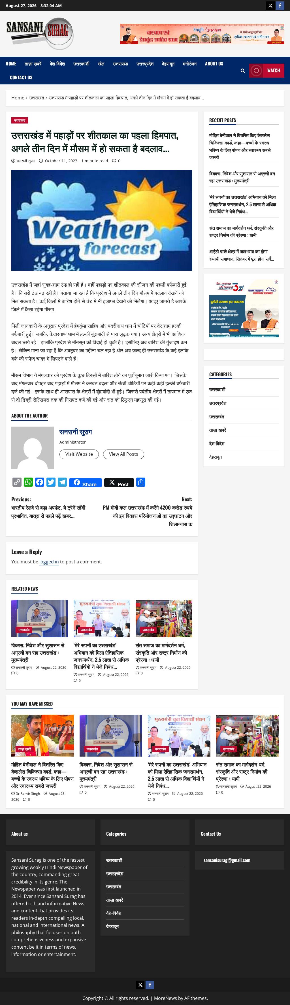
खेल (101, 63)
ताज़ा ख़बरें (33, 63)
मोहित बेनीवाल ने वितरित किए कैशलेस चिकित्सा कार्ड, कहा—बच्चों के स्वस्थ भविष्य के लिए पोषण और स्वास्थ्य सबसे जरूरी (240, 146)
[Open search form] (243, 70)
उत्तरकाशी (81, 63)
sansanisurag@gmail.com (227, 860)
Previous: (48, 507)
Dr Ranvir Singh (28, 793)
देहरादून (168, 63)
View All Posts (123, 454)
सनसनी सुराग (25, 160)
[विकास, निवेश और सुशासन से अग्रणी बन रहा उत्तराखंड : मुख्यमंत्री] (39, 618)
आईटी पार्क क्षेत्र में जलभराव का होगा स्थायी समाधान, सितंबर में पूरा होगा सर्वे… (241, 255)
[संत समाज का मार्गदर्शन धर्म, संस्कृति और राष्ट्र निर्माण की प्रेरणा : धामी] (164, 618)
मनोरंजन (190, 63)
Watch (273, 70)
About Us (214, 63)
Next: (147, 511)
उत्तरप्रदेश (145, 63)
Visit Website (79, 454)
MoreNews (165, 998)
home (11, 63)
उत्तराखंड (120, 63)
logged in (49, 562)
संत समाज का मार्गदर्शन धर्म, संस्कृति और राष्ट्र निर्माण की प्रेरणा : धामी (161, 652)
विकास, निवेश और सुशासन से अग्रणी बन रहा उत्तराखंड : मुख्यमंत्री (37, 652)
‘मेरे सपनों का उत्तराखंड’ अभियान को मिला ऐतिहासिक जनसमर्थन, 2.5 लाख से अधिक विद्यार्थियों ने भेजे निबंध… (101, 655)
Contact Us (21, 77)
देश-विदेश (57, 63)
